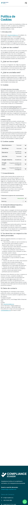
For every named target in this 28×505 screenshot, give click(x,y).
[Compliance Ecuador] (4, 3)
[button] (24, 501)
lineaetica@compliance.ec (8, 489)
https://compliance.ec (12, 35)
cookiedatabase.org (6, 310)
